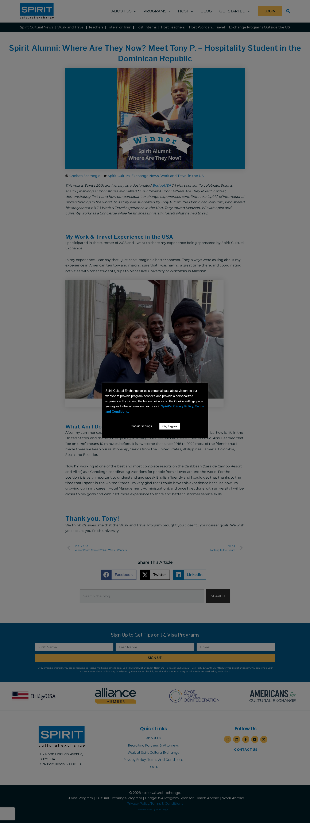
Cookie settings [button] (141, 426)
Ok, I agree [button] (169, 426)
